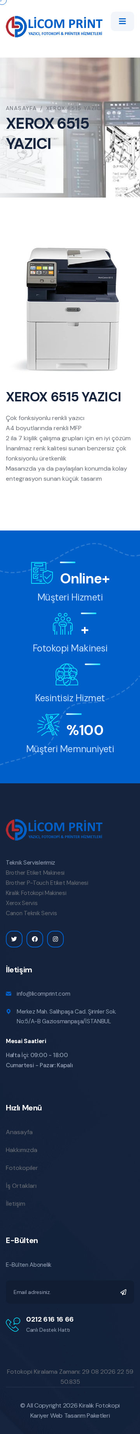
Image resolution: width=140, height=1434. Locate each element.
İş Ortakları (21, 1186)
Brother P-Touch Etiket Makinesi (47, 883)
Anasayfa (21, 108)
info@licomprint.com (43, 994)
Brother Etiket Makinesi (35, 873)
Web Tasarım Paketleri (80, 1415)
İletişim (15, 1203)
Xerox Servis (21, 903)
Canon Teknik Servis (31, 913)
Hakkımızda (21, 1150)
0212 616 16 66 (50, 1319)
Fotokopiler (22, 1168)
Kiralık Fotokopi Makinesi (36, 893)
